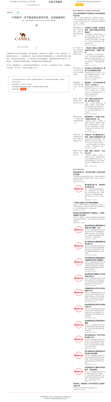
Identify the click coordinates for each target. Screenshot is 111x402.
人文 (27, 1)
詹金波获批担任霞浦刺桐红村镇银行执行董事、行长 (95, 226)
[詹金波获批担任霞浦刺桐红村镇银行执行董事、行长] (78, 229)
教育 (97, 1)
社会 (18, 1)
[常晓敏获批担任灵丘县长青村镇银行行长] (78, 292)
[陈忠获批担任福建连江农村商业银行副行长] (78, 278)
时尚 (21, 1)
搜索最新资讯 (79, 4)
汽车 (30, 1)
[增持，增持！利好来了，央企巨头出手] (78, 153)
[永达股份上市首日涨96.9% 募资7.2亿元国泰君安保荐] (78, 71)
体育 (78, 1)
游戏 (93, 1)
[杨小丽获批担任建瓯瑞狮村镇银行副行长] (78, 246)
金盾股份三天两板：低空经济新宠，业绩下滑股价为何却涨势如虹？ (95, 30)
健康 (33, 1)
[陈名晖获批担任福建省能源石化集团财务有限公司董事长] (78, 262)
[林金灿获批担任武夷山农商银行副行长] (78, 308)
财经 (84, 1)
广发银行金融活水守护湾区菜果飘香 (85, 202)
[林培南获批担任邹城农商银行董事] (78, 325)
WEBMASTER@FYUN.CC (60, 398)
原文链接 (23, 89)
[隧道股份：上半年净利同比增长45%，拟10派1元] (78, 85)
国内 (11, 1)
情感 (24, 1)
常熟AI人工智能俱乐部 (64, 397)
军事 (87, 1)
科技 (90, 1)
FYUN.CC (51, 397)
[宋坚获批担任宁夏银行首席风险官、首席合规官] (78, 371)
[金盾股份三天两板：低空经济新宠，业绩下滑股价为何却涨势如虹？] (78, 32)
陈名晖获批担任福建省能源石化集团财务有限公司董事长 (95, 259)
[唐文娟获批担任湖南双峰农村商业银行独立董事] (78, 355)
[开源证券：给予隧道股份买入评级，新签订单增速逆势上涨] (78, 137)
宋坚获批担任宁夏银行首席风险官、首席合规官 (95, 368)
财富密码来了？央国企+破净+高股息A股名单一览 (94, 118)
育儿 (100, 1)
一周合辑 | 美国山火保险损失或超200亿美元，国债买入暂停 (95, 50)
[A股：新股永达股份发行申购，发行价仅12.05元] (78, 100)
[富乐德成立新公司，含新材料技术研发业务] (78, 189)
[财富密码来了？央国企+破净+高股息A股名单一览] (78, 119)
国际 (15, 1)
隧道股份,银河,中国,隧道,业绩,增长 (87, 10)
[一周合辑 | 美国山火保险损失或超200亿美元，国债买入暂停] (78, 51)
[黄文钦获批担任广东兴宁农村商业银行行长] (78, 339)
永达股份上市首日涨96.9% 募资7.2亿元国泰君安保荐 (95, 69)
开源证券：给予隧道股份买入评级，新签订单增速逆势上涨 (95, 136)
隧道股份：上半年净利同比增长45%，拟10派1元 (95, 83)
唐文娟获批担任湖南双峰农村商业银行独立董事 (95, 352)
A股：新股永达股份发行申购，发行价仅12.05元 (94, 100)
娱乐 (81, 1)
